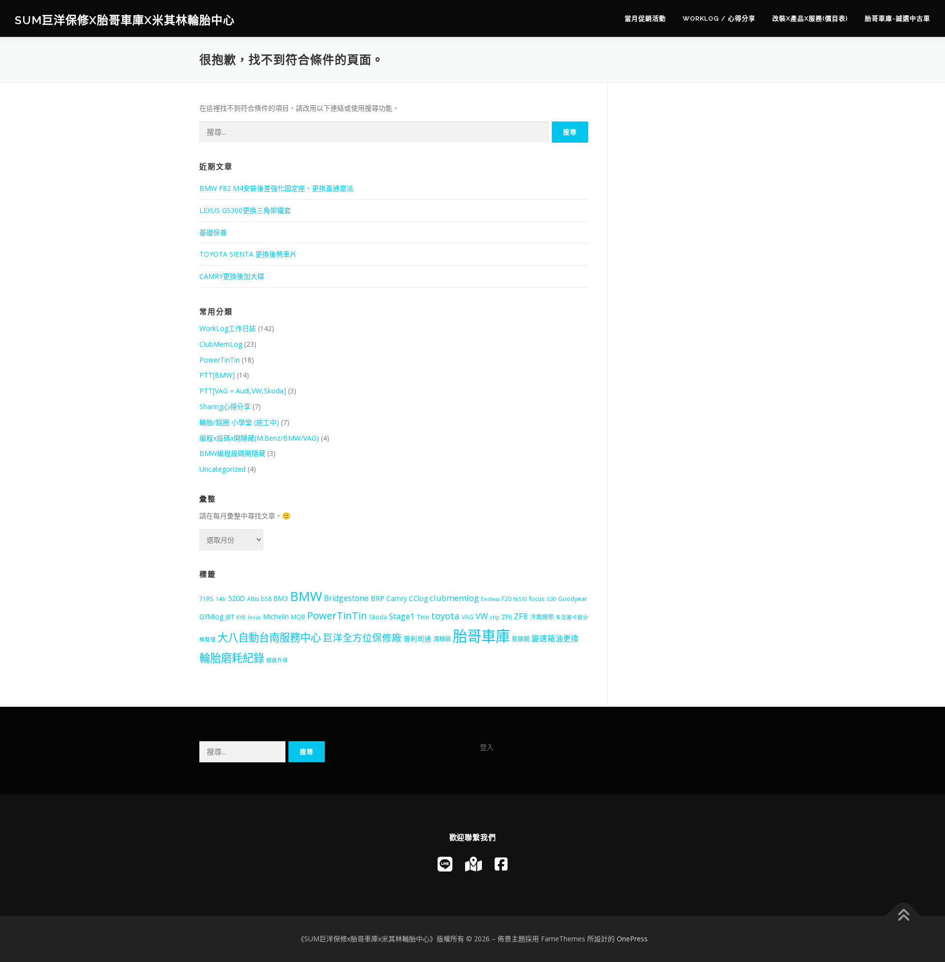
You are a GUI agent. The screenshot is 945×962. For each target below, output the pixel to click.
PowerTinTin (219, 359)
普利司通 (417, 638)
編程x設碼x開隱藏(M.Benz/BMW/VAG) (259, 438)
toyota (445, 615)
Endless (490, 599)
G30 (551, 599)
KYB (241, 617)
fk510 (520, 599)
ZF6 (507, 617)
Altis (253, 599)
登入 (487, 747)
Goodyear (572, 599)
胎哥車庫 (481, 636)
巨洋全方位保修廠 (362, 637)
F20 (506, 599)
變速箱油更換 (555, 638)
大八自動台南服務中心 (269, 637)
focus (536, 599)
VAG (467, 617)
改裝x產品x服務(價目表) (810, 18)
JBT (229, 617)
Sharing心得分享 (225, 406)
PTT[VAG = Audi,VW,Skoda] (242, 390)
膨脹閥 (521, 639)
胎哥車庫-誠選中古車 (897, 18)
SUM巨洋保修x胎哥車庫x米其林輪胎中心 (125, 20)
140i (221, 599)
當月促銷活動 (645, 18)
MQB (298, 617)
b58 (266, 599)
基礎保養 (213, 232)
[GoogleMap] (473, 864)
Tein (423, 617)
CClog (418, 598)
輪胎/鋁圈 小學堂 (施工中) (239, 422)
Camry (396, 598)
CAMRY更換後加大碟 (231, 276)
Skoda (378, 617)
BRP (377, 598)
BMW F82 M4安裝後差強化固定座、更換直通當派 (276, 188)
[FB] (501, 864)
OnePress (632, 938)
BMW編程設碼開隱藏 (232, 453)
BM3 (281, 598)
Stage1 (402, 616)
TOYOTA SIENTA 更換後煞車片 (248, 254)
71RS (206, 599)
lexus (254, 617)
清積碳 (442, 639)
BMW (306, 596)
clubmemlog (454, 597)
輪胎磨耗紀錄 (231, 657)
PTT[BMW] (217, 375)
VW (481, 616)
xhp (495, 617)
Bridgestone (346, 598)
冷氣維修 (542, 617)
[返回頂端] (903, 916)
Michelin (276, 616)
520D (236, 598)
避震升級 (277, 660)
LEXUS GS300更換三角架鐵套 (245, 210)
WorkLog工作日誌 (227, 328)
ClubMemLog (220, 344)
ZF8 (521, 616)
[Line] (445, 864)
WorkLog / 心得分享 (719, 18)
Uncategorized (222, 469)
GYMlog (211, 616)
